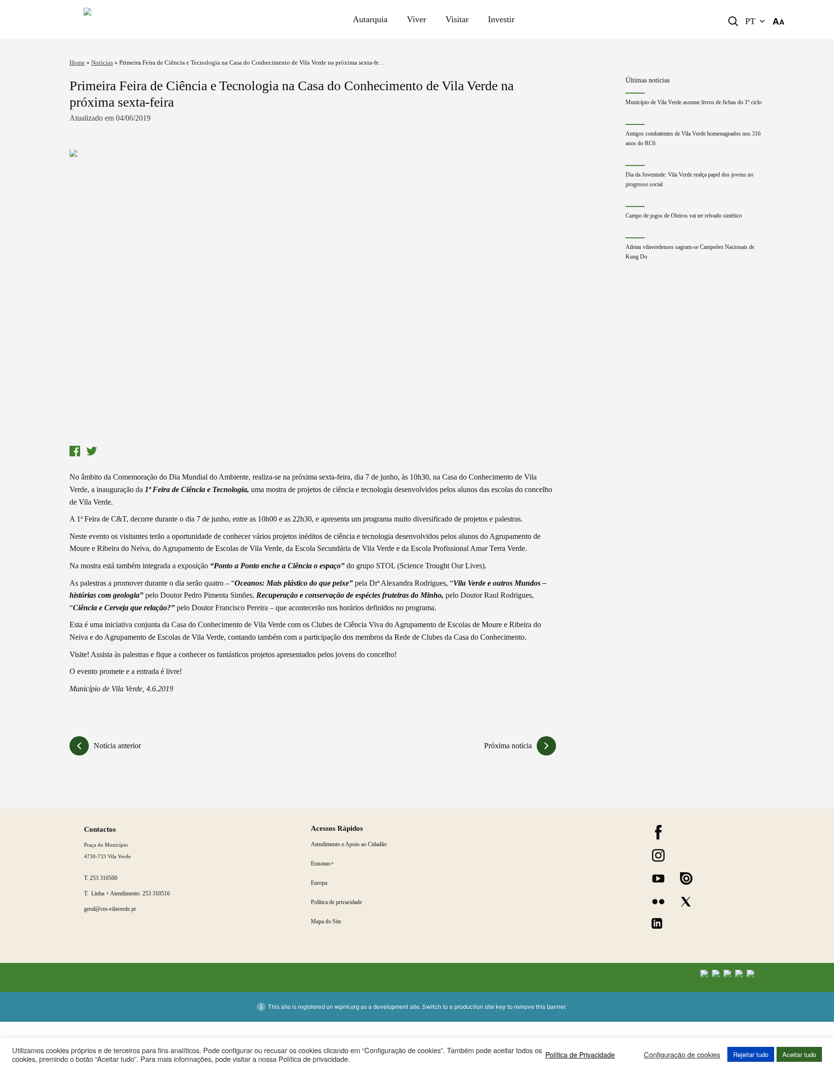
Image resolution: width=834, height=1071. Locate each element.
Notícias (102, 62)
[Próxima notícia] (546, 745)
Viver (416, 19)
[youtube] (658, 878)
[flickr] (658, 901)
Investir (501, 19)
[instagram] (658, 855)
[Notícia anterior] (79, 745)
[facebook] (658, 832)
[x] (686, 901)
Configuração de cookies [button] (682, 1054)
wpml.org (346, 1006)
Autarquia (370, 19)
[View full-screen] (313, 295)
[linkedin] (657, 923)
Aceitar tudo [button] (799, 1054)
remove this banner (539, 1006)
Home (77, 62)
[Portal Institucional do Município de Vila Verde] (147, 19)
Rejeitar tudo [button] (750, 1054)
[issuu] (686, 878)
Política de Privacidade (580, 1054)
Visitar (457, 19)
